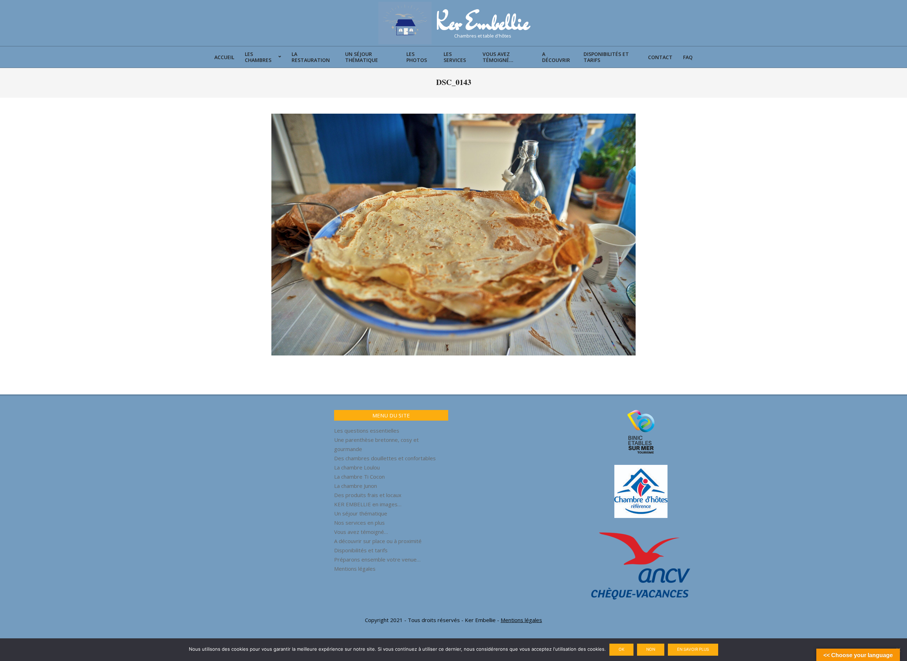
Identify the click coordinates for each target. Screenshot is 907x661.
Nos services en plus (359, 522)
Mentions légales (355, 568)
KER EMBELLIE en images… (367, 504)
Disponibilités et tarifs (361, 550)
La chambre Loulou (357, 467)
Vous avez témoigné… (361, 531)
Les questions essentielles (366, 430)
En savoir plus (693, 649)
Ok (621, 649)
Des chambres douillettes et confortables (385, 458)
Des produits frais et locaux (367, 494)
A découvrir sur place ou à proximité (378, 541)
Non (650, 649)
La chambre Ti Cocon (359, 476)
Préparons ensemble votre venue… (377, 559)
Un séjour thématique (360, 513)
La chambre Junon (355, 485)
